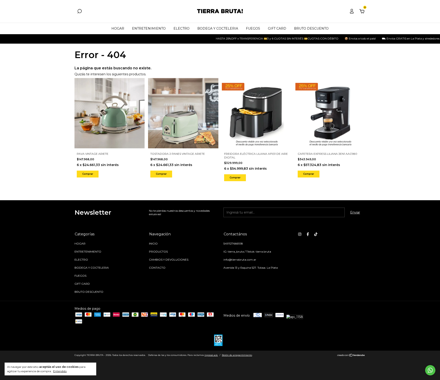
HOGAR (117, 28)
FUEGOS (253, 28)
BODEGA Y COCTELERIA (217, 28)
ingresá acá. (211, 355)
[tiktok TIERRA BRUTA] (316, 234)
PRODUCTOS (158, 251)
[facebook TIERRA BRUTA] (308, 234)
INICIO (153, 243)
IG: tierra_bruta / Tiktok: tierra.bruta (247, 251)
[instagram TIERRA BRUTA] (300, 234)
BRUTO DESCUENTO (311, 28)
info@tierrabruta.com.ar (239, 259)
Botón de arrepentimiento (237, 355)
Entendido (60, 371)
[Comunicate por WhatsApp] (430, 370)
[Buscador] (79, 12)
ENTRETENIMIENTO (149, 28)
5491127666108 (233, 243)
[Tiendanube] (351, 356)
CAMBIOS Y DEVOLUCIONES (168, 259)
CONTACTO (157, 267)
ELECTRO (181, 28)
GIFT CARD (277, 28)
